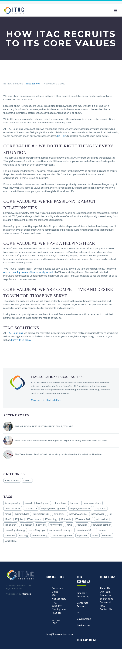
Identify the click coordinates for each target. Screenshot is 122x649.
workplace (11, 540)
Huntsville (46, 386)
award (28, 502)
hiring (8, 513)
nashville (41, 524)
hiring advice (22, 513)
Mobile (55, 386)
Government (84, 618)
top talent (82, 535)
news (69, 524)
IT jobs (19, 519)
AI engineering (13, 502)
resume (102, 529)
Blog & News (33, 83)
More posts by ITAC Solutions (46, 400)
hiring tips (59, 513)
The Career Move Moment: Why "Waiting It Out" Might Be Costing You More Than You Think (61, 440)
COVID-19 (31, 508)
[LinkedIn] (14, 352)
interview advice (78, 513)
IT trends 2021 (83, 519)
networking (56, 524)
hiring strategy (41, 513)
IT (78, 612)
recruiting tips (37, 529)
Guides (27, 480)
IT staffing (51, 519)
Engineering (83, 625)
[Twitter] (10, 352)
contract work (12, 508)
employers (100, 508)
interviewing (97, 513)
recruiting (82, 524)
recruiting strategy (15, 529)
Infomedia (26, 593)
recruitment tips (84, 529)
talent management (62, 535)
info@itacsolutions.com (59, 634)
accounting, (71, 389)
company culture (92, 502)
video (95, 535)
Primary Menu (116, 10)
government (50, 393)
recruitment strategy (60, 529)
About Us (105, 588)
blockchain (60, 502)
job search (10, 524)
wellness (107, 535)
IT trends (66, 519)
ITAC (8, 519)
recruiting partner (101, 524)
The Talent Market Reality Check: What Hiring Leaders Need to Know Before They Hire (58, 454)
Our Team (105, 591)
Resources (105, 595)
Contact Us (106, 609)
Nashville (67, 386)
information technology (88, 389)
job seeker (26, 524)
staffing (23, 535)
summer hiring (39, 535)
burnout (74, 502)
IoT (111, 513)
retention (10, 535)
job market (102, 519)
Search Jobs (106, 598)
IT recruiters (34, 519)
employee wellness (80, 508)
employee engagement (53, 508)
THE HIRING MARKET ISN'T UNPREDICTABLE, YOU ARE (44, 426)
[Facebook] (5, 352)
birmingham (42, 502)
